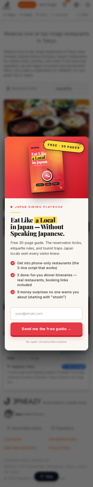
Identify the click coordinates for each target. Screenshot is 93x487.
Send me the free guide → (46, 329)
